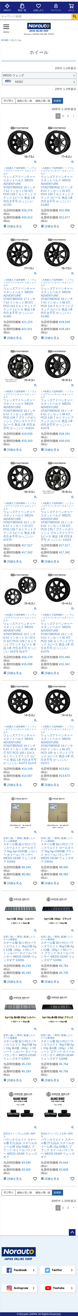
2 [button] (63, 116)
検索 (74, 16)
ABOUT (7, 10)
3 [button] (68, 116)
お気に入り (38, 10)
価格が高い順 (42, 100)
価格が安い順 (24, 100)
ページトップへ (72, 1232)
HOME (5, 40)
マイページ (56, 10)
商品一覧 (22, 10)
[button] (73, 116)
